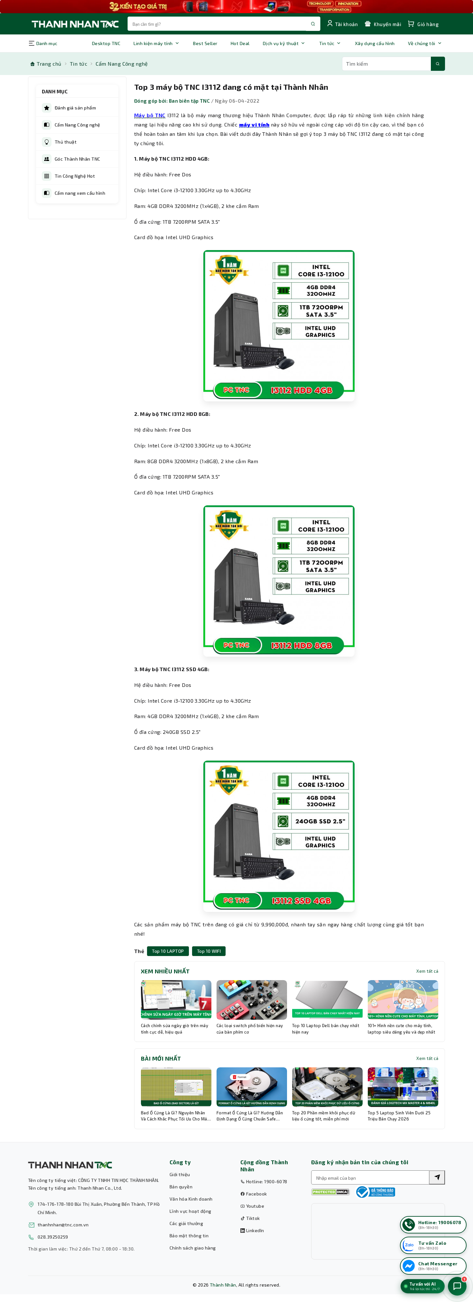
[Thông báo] (375, 1192)
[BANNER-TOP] (236, 6)
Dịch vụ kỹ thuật (281, 43)
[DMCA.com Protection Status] (330, 1192)
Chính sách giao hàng (193, 1247)
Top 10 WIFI (209, 951)
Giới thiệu (180, 1174)
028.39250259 (53, 1237)
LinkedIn (254, 1230)
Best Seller (205, 43)
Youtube (254, 1206)
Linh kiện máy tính (153, 43)
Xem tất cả (427, 971)
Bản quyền (181, 1186)
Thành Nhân (223, 1285)
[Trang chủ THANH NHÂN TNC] (74, 23)
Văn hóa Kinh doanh (191, 1199)
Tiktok (252, 1218)
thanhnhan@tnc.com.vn (63, 1224)
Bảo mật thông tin (189, 1235)
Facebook (256, 1193)
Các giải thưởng (186, 1223)
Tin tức (326, 43)
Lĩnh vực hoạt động (190, 1211)
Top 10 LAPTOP (168, 951)
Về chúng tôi (421, 43)
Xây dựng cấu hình (375, 43)
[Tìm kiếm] (438, 64)
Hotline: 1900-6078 (266, 1181)
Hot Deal (240, 43)
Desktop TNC (106, 43)
